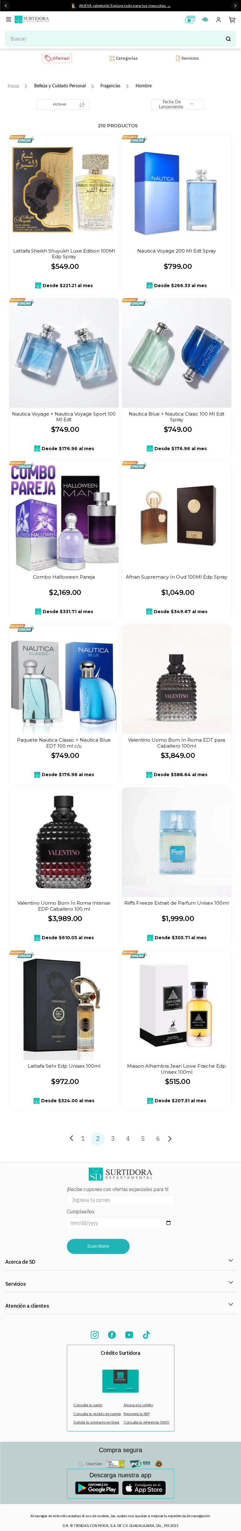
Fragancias (110, 86)
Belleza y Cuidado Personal (60, 86)
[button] (9, 20)
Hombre (144, 86)
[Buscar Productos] (228, 38)
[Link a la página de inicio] (13, 86)
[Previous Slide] (6, 5)
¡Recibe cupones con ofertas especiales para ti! (118, 1189)
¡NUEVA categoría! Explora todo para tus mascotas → (125, 5)
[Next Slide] (235, 5)
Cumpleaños (80, 1212)
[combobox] (120, 38)
